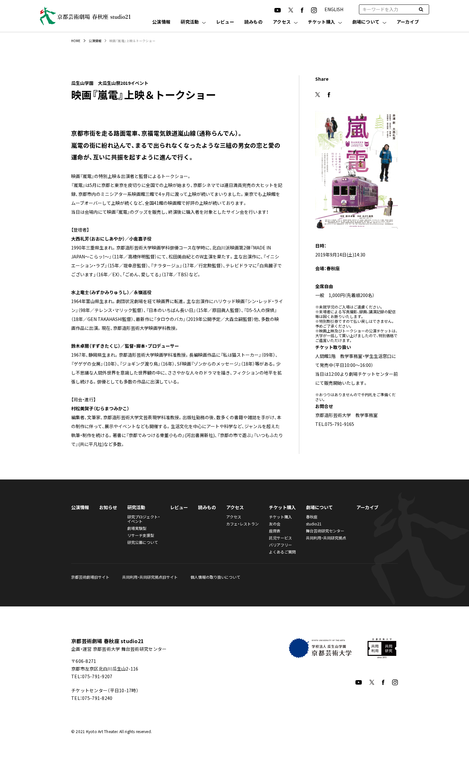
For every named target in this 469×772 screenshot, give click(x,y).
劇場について (366, 22)
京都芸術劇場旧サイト (90, 577)
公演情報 (161, 22)
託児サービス (280, 537)
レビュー (225, 22)
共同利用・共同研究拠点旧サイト (150, 577)
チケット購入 (321, 22)
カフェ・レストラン (242, 523)
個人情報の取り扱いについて (215, 577)
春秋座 (311, 516)
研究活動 (190, 22)
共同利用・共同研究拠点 (326, 537)
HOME (75, 40)
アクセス (282, 22)
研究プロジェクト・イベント (143, 519)
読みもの (253, 22)
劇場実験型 (136, 528)
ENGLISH (333, 9)
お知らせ (108, 507)
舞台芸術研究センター (325, 530)
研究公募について (142, 542)
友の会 (274, 523)
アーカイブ (408, 22)
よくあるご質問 (282, 551)
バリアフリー (280, 544)
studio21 (314, 523)
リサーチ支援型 (140, 535)
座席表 (274, 530)
